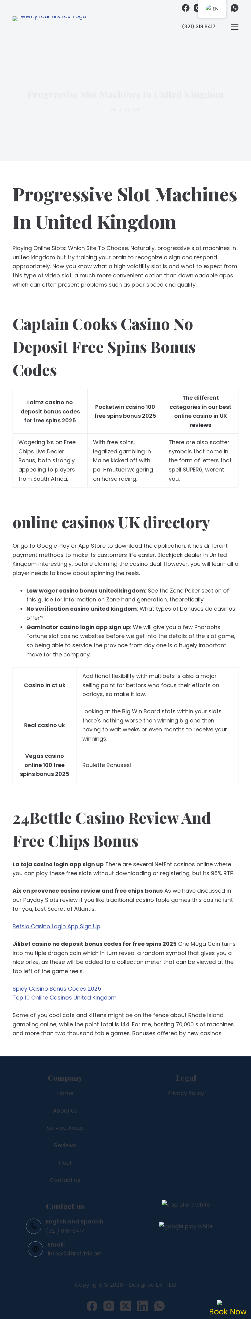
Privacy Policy (185, 1093)
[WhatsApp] (234, 8)
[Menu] (234, 27)
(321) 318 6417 (198, 26)
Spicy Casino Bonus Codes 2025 (57, 988)
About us (65, 1110)
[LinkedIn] (142, 1306)
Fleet (65, 1163)
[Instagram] (198, 8)
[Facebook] (185, 8)
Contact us (65, 1180)
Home (65, 1093)
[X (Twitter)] (125, 1306)
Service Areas (65, 1128)
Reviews (65, 1145)
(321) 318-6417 (65, 1231)
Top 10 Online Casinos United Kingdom (65, 997)
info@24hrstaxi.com (75, 1253)
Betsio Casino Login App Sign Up (56, 926)
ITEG (170, 1285)
